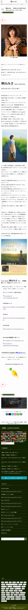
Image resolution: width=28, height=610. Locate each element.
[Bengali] (15, 432)
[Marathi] (9, 438)
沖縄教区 (15, 594)
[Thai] (7, 441)
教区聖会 (12, 592)
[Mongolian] (10, 438)
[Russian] (2, 440)
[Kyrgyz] (14, 436)
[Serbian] (7, 440)
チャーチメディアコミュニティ (11, 584)
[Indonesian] (22, 435)
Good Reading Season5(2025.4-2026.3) (12, 497)
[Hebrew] (12, 435)
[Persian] (19, 438)
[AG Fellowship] (14, 1)
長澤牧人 (7, 599)
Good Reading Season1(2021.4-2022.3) (12, 506)
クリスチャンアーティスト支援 (8, 12)
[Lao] (15, 436)
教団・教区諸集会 (7, 530)
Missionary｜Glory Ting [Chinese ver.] (11, 457)
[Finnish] (19, 433)
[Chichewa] (24, 432)
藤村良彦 (3, 599)
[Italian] (26, 435)
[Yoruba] (22, 441)
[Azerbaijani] (10, 432)
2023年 (6, 582)
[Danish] (9, 433)
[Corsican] (3, 433)
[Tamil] (3, 441)
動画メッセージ (17, 588)
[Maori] (7, 438)
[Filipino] (17, 433)
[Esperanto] (14, 433)
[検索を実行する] (25, 539)
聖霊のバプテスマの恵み (8, 494)
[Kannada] (5, 436)
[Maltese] (5, 438)
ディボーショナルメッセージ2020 (10, 524)
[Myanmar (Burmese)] (12, 438)
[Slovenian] (17, 440)
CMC (25, 582)
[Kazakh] (7, 436)
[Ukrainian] (10, 441)
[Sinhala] (14, 440)
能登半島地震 (18, 596)
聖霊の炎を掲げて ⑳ (6, 452)
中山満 (7, 588)
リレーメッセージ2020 (8, 527)
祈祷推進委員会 (21, 594)
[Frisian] (22, 433)
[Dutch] (10, 433)
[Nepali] (14, 438)
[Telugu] (5, 441)
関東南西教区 (4, 601)
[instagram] (14, 605)
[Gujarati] (5, 435)
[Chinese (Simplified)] (26, 432)
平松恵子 (20, 590)
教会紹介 (7, 592)
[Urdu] (12, 441)
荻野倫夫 (23, 596)
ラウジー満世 (4, 586)
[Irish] (24, 435)
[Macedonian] (24, 436)
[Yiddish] (20, 441)
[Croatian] (5, 433)
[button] (12, 57)
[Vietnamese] (15, 441)
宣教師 (7, 590)
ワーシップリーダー (16, 586)
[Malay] (2, 438)
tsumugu (3, 584)
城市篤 (23, 588)
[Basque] (12, 432)
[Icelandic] (19, 435)
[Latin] (17, 436)
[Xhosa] (19, 441)
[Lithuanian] (20, 436)
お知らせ (5, 533)
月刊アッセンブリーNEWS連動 (10, 512)
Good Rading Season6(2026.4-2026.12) (12, 491)
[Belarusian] (14, 432)
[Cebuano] (22, 432)
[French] (20, 433)
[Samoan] (3, 440)
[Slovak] (15, 440)
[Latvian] (19, 436)
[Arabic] (7, 432)
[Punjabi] (24, 438)
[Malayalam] (3, 438)
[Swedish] (26, 440)
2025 (10, 582)
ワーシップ (10, 586)
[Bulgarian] (19, 432)
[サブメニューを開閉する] (25, 491)
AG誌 (21, 582)
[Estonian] (15, 433)
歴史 (12, 594)
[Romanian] (26, 438)
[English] (12, 433)
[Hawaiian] (10, 435)
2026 (18, 582)
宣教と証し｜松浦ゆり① (7, 466)
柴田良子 (3, 594)
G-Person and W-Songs (8, 515)
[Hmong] (15, 435)
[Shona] (10, 440)
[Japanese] (2, 436)
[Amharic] (5, 432)
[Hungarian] (17, 435)
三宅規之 (23, 586)
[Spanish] (20, 440)
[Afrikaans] (2, 432)
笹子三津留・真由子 (10, 596)
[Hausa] (9, 435)
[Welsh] (17, 441)
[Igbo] (20, 435)
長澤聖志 (12, 599)
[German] (2, 435)
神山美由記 (4, 596)
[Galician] (24, 433)
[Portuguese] (22, 438)
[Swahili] (24, 440)
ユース (24, 584)
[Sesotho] (9, 440)
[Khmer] (9, 436)
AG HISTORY (6, 500)
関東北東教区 (18, 599)
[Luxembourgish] (22, 436)
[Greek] (3, 435)
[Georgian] (26, 433)
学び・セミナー (6, 509)
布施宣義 (15, 590)
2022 (3, 582)
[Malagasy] (26, 436)
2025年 (14, 582)
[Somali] (19, 440)
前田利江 (11, 588)
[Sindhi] (12, 440)
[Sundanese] (22, 440)
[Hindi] (14, 435)
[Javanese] (3, 436)
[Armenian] (9, 432)
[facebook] (12, 605)
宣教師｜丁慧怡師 (5, 455)
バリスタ (20, 584)
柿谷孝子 (7, 594)
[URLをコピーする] (21, 414)
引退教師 (3, 592)
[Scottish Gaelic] (5, 440)
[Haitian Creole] (7, 435)
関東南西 (23, 599)
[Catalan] (20, 432)
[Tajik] (2, 441)
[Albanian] (3, 432)
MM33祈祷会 (6, 488)
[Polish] (20, 438)
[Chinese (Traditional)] (2, 433)
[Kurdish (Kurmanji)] (12, 436)
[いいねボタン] (2, 20)
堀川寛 (3, 590)
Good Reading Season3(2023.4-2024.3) (12, 518)
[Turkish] (9, 441)
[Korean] (10, 436)
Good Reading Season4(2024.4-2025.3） (12, 503)
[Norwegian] (15, 438)
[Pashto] (17, 438)
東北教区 (17, 592)
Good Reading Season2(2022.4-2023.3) (12, 521)
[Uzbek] (14, 441)
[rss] (15, 605)
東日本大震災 (22, 592)
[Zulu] (24, 441)
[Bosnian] (17, 432)
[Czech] (7, 433)
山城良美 (11, 590)
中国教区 (3, 588)
